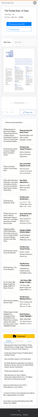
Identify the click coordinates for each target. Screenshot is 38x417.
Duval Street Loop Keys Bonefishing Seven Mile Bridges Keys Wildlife (18, 402)
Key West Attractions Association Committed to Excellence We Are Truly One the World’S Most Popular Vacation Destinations (26, 181)
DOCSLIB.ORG (7, 2)
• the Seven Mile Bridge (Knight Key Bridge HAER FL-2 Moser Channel (25, 281)
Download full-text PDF (18, 24)
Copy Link (28, 112)
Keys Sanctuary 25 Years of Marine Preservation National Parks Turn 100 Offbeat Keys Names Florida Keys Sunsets (26, 215)
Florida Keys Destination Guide (24, 198)
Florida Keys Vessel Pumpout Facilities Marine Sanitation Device (26, 148)
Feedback (25, 415)
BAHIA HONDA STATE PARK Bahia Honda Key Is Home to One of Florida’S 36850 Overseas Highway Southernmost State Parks (26, 231)
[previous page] (3, 112)
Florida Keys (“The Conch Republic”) (24, 264)
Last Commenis (19, 341)
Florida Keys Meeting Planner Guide (26, 298)
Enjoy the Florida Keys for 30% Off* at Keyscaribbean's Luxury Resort (15, 386)
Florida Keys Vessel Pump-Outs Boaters (25, 248)
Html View (7, 42)
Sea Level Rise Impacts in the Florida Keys (25, 165)
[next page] (12, 112)
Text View (18, 42)
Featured (8, 341)
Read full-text (15, 30)
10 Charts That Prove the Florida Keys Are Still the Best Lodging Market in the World (19, 394)
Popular (29, 341)
